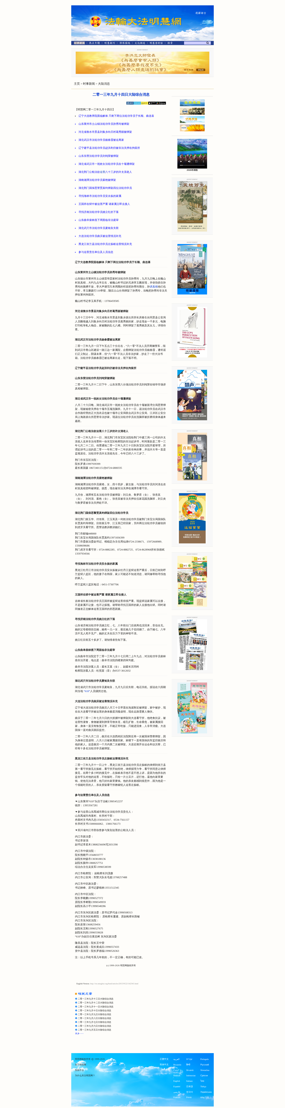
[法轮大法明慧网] (96, 16)
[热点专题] (94, 43)
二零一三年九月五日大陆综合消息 (94, 1030)
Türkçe (203, 1086)
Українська (206, 1091)
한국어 (189, 1091)
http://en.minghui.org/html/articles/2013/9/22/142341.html (114, 984)
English (176, 1081)
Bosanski (177, 1064)
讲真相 (154, 286)
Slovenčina (204, 1070)
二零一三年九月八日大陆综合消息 (94, 1018)
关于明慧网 (80, 1064)
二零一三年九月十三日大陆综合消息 (95, 999)
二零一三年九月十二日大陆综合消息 (95, 1002)
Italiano (189, 1081)
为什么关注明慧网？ (85, 1075)
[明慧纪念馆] (156, 43)
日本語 (189, 1086)
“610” (87, 691)
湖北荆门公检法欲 (89, 171)
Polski (189, 1097)
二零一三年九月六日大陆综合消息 (94, 1026)
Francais (176, 1097)
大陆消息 (104, 83)
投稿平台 (79, 1070)
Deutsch (176, 1075)
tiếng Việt (204, 1097)
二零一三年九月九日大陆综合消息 (94, 1014)
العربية (176, 1059)
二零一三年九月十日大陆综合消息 (94, 1010)
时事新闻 (89, 83)
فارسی (176, 1091)
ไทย (202, 1081)
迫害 (102, 171)
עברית (189, 1059)
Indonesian (190, 1075)
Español (176, 1086)
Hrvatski (190, 1070)
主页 (77, 83)
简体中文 (164, 1064)
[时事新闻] (78, 43)
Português (204, 1059)
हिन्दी (188, 1064)
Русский (204, 1064)
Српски (204, 1075)
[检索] (170, 43)
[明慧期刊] (109, 43)
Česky (176, 1070)
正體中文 (164, 1059)
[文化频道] (139, 43)
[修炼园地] (124, 43)
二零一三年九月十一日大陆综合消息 (95, 1006)
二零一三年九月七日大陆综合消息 (94, 1022)
